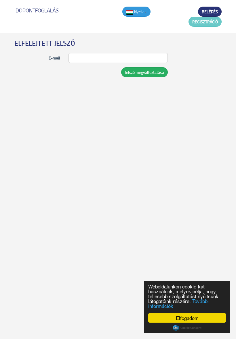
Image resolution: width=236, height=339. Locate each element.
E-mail (54, 58)
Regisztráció (205, 21)
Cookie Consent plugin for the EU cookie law (187, 328)
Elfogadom (187, 317)
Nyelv (138, 11)
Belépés (210, 11)
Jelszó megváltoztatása (144, 72)
